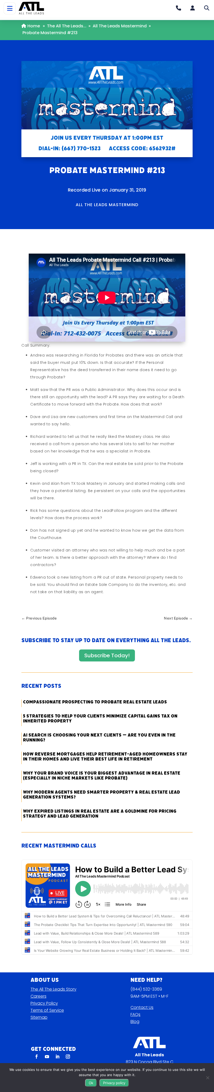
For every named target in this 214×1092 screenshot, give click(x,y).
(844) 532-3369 (146, 989)
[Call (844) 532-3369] (178, 8)
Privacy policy (114, 1083)
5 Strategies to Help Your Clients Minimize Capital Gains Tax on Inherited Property (100, 718)
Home (33, 26)
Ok (91, 1083)
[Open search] (206, 8)
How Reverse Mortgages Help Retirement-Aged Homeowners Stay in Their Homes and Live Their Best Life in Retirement (105, 756)
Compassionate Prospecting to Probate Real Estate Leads (95, 702)
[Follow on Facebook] (36, 1056)
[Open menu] (10, 8)
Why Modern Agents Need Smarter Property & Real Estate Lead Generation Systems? (101, 794)
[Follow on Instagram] (68, 1056)
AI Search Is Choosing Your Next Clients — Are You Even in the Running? (99, 737)
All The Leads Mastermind (120, 26)
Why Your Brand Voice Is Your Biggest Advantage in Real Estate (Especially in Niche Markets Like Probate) (101, 775)
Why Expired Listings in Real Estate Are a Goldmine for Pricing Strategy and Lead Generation (99, 813)
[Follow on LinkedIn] (57, 1056)
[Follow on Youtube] (47, 1056)
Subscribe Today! (107, 655)
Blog (134, 1021)
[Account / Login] (192, 8)
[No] (207, 1077)
